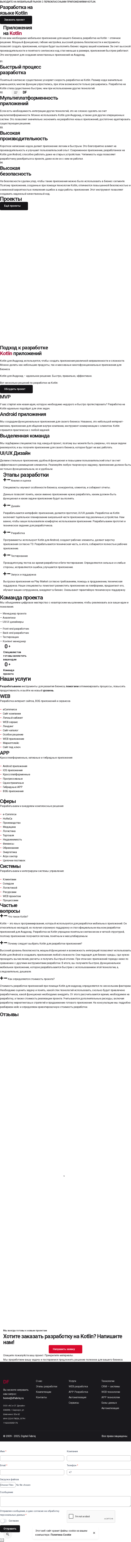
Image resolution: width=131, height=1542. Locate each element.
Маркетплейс (11, 743)
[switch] (3, 1521)
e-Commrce (9, 814)
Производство (12, 822)
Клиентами (9, 879)
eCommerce (10, 709)
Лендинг (8, 726)
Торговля (8, 835)
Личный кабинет (13, 717)
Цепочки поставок (14, 860)
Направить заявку (64, 1349)
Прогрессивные (13, 778)
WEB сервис (10, 722)
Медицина (9, 826)
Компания (72, 1451)
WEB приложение (13, 738)
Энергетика (10, 852)
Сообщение (6, 1492)
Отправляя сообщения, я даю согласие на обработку (29, 1513)
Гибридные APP (13, 787)
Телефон (72, 1465)
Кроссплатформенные (16, 774)
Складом (8, 883)
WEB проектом (12, 896)
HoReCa (7, 818)
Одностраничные (13, 782)
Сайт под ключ (11, 747)
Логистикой (10, 887)
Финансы (8, 843)
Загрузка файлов (9, 1479)
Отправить (10, 1528)
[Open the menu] (15, 92)
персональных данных (12, 1514)
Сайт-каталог (10, 730)
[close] (94, 1533)
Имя (3, 1451)
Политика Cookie (61, 1534)
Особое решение (13, 734)
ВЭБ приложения (13, 791)
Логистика (9, 831)
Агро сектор (10, 856)
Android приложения (15, 766)
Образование (11, 847)
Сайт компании (12, 713)
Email (3, 1465)
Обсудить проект (14, 389)
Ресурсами (9, 892)
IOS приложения (13, 770)
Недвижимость (12, 839)
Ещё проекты (12, 205)
